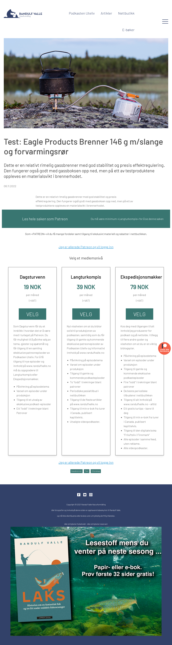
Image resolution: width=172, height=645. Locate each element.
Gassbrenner (76, 471)
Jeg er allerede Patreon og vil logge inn (86, 247)
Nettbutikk (126, 13)
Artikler (106, 13)
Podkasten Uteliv (82, 13)
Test (87, 471)
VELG (32, 314)
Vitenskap (96, 471)
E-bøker (128, 30)
